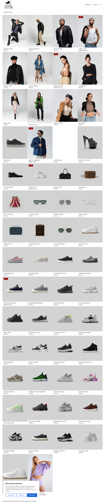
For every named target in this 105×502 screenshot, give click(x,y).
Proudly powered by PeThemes (11, 501)
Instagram (88, 4)
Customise (11, 495)
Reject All (21, 495)
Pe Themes (33, 501)
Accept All (32, 495)
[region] (21, 490)
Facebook (95, 4)
